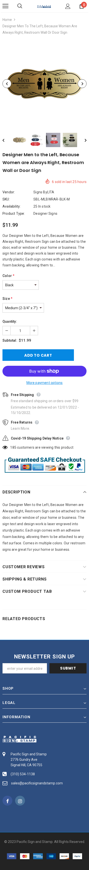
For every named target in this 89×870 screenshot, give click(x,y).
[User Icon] (67, 6)
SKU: (6, 199)
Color (8, 276)
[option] (44, 84)
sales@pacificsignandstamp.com (37, 783)
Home (7, 20)
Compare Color (70, 119)
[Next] (82, 83)
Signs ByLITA (43, 192)
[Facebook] (7, 801)
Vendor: (8, 192)
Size (7, 299)
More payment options (44, 383)
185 (13, 447)
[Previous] (6, 83)
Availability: (11, 206)
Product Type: (13, 213)
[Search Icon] (24, 6)
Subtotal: (9, 340)
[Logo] (44, 6)
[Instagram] (20, 801)
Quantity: (9, 321)
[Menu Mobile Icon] (5, 6)
